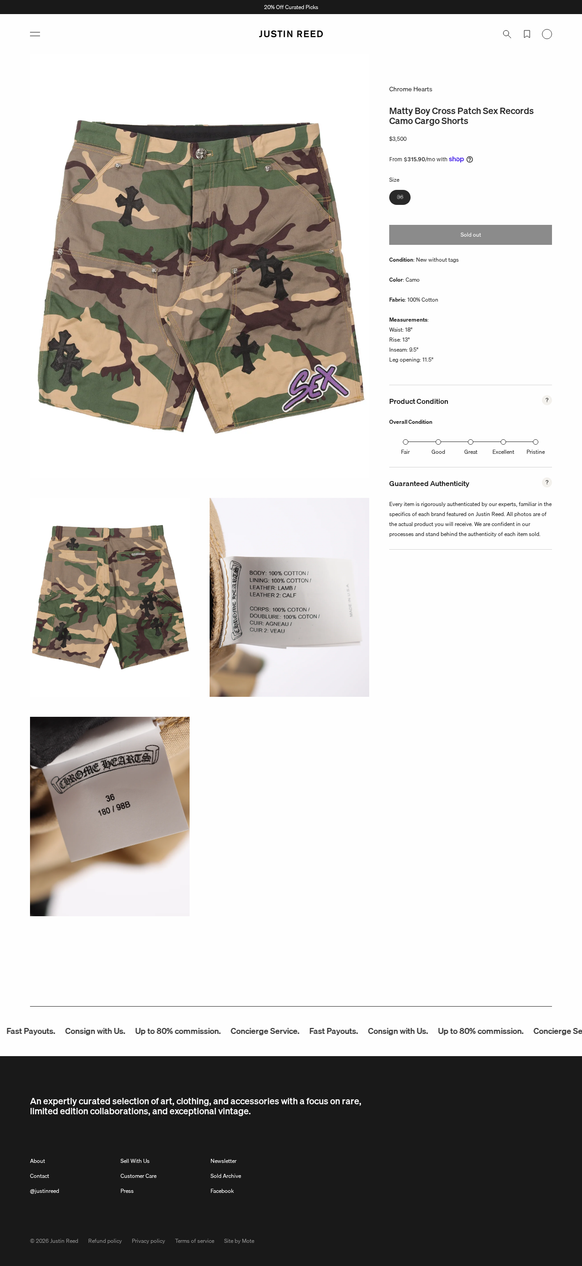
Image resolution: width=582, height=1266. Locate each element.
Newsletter (223, 1161)
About (37, 1161)
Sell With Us (135, 1161)
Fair (405, 451)
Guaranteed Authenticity (429, 483)
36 (404, 198)
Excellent (503, 451)
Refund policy (105, 1240)
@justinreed (44, 1191)
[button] (35, 34)
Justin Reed (64, 1240)
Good (438, 451)
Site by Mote (239, 1240)
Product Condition (418, 401)
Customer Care (138, 1176)
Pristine (536, 451)
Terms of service (194, 1240)
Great (470, 451)
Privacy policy (148, 1240)
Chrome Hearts (410, 89)
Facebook (222, 1191)
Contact (39, 1176)
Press (127, 1191)
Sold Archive (226, 1176)
